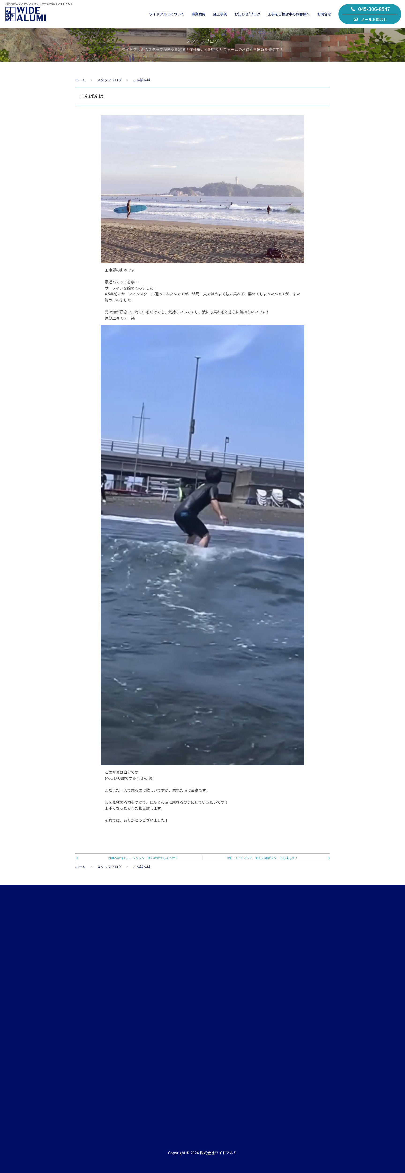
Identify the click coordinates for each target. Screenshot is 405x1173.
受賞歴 (224, 1052)
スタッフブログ (231, 1020)
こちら (304, 971)
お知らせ (226, 1010)
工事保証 (302, 1031)
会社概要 (82, 1010)
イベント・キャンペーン (238, 1031)
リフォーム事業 (158, 1010)
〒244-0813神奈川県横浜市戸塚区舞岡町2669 (174, 1107)
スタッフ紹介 (85, 1031)
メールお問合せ (374, 19)
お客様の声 (303, 1010)
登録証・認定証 (87, 1041)
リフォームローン (309, 1052)
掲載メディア (229, 1041)
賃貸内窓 (153, 1031)
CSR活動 (81, 1052)
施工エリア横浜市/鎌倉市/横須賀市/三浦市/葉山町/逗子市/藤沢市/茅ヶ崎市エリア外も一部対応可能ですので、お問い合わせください (283, 1104)
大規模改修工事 (158, 1041)
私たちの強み (85, 1020)
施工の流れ (303, 1020)
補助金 (300, 1041)
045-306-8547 (374, 8)
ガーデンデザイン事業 (163, 1020)
